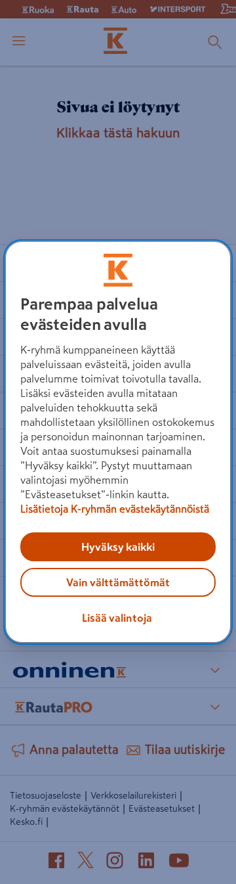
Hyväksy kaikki (118, 547)
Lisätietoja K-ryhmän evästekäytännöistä (114, 508)
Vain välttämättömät (118, 582)
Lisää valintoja (117, 618)
